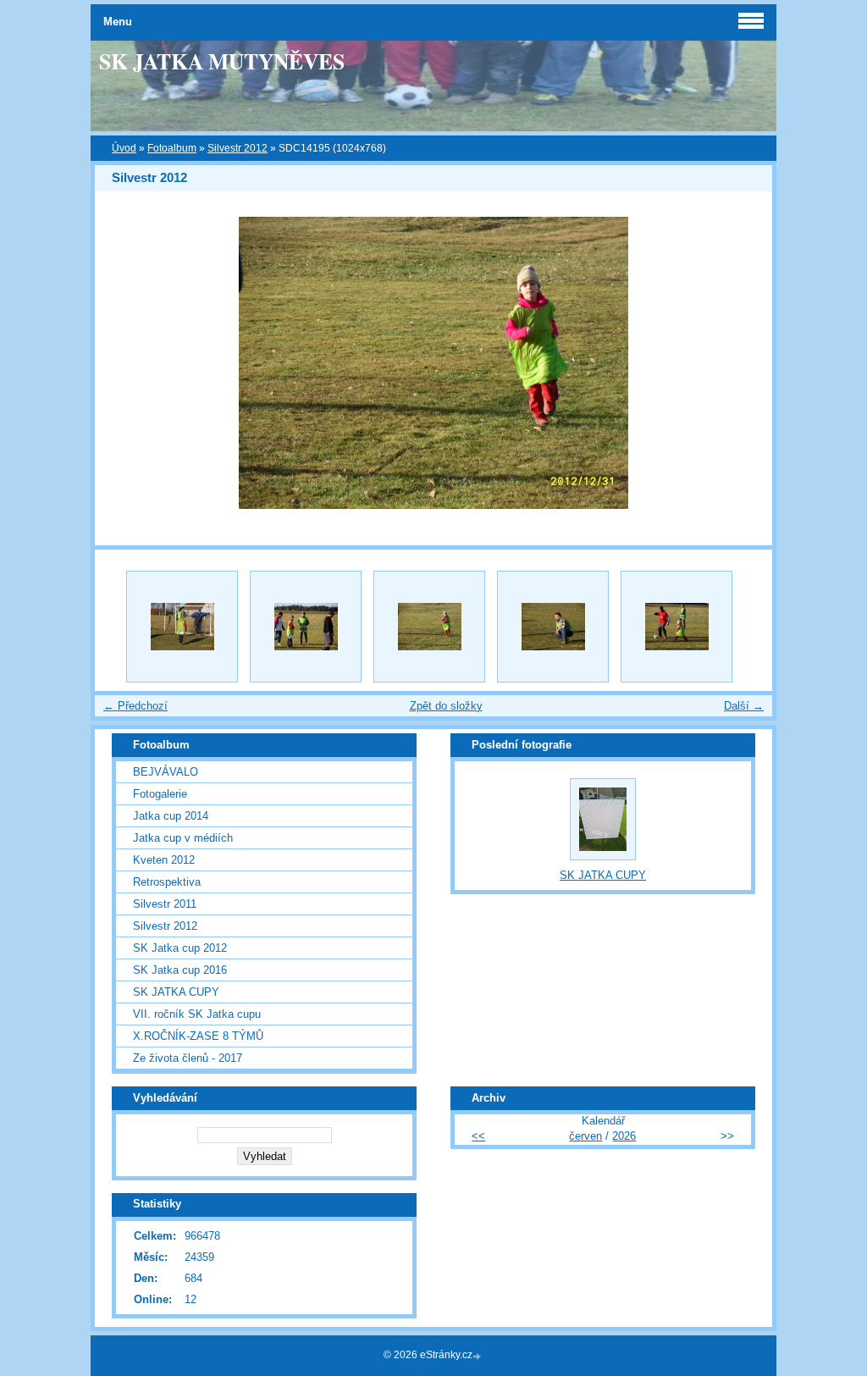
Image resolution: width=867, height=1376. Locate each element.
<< (478, 1136)
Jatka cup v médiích (183, 838)
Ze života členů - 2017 (187, 1058)
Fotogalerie (160, 793)
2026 (624, 1136)
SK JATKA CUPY (176, 992)
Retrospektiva (167, 882)
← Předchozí (135, 705)
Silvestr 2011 (164, 904)
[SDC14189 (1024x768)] (306, 627)
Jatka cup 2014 (170, 816)
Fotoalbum (171, 148)
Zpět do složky (446, 705)
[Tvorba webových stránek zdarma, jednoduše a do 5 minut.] (478, 1356)
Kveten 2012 (164, 860)
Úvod (124, 148)
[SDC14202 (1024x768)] (553, 627)
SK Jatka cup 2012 (180, 948)
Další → (744, 705)
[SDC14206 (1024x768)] (676, 627)
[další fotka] (745, 363)
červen (585, 1136)
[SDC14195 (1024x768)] (429, 627)
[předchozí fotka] (122, 363)
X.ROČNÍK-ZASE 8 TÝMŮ (198, 1036)
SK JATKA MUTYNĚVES (222, 61)
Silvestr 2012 (237, 148)
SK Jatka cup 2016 (180, 970)
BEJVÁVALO (165, 771)
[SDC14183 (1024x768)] (182, 627)
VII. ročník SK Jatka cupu (197, 1014)
